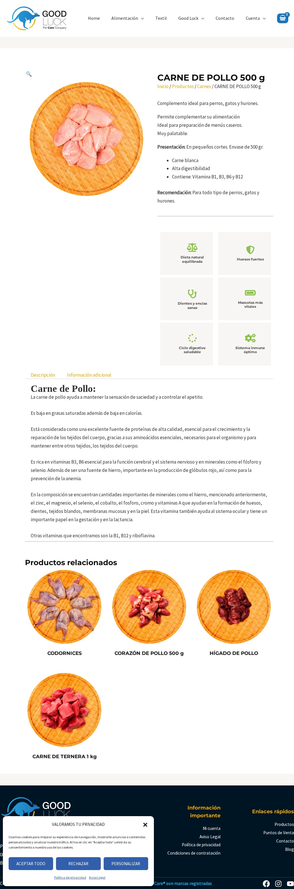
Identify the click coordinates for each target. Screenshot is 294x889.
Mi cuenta (211, 828)
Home (94, 18)
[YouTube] (290, 883)
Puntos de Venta (278, 832)
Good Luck (188, 18)
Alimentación (124, 18)
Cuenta (253, 18)
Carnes (204, 86)
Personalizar (125, 863)
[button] (145, 825)
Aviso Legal (97, 877)
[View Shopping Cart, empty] (282, 18)
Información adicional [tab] (89, 374)
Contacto (225, 18)
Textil (161, 18)
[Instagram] (278, 883)
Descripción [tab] (43, 374)
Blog (289, 849)
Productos (183, 86)
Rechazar (78, 863)
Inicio (163, 86)
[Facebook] (266, 883)
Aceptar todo (30, 863)
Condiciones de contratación (193, 853)
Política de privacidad (70, 877)
